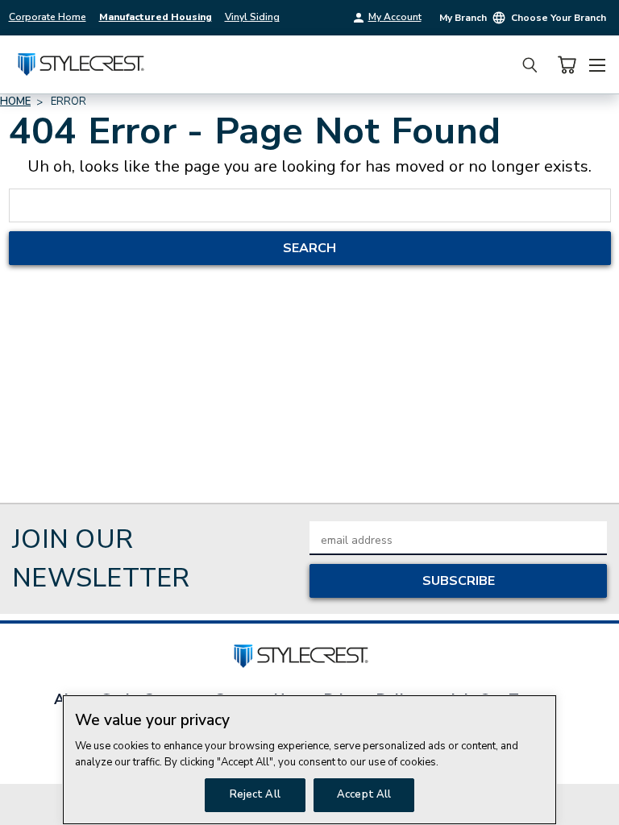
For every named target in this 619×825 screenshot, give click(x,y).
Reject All (255, 794)
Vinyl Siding (252, 16)
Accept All (364, 794)
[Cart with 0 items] (567, 65)
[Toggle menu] (597, 63)
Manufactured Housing (155, 16)
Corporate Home (47, 16)
